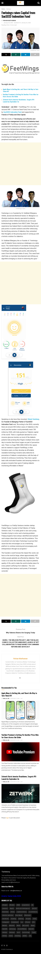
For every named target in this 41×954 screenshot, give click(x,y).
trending (17, 936)
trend (10, 936)
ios (22, 922)
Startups (8, 9)
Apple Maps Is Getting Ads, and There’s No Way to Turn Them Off (20, 90)
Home (3, 9)
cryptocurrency (21, 912)
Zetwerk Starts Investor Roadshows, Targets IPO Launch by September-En (18, 100)
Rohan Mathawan (9, 20)
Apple (12, 908)
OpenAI (4, 929)
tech (18, 932)
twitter (25, 936)
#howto (12, 905)
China (12, 912)
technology (25, 932)
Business (5, 912)
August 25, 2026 (15, 740)
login (7, 818)
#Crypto (4, 905)
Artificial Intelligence (23, 908)
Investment (14, 922)
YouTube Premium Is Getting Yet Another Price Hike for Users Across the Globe (20, 95)
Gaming (21, 919)
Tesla (34, 932)
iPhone (27, 922)
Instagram (5, 922)
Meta (18, 925)
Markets (11, 925)
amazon (5, 908)
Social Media (22, 929)
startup (4, 932)
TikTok (4, 936)
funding (13, 919)
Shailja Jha (6, 698)
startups (12, 932)
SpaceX (31, 929)
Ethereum (28, 915)
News (32, 925)
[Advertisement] (20, 163)
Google (28, 919)
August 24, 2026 (15, 782)
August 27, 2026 (15, 698)
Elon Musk (19, 915)
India (34, 919)
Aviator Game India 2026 (11, 896)
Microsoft (26, 925)
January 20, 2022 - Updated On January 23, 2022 (17, 23)
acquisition (25, 905)
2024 (18, 905)
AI (32, 905)
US (30, 936)
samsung (12, 929)
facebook (5, 919)
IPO (33, 922)
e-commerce (33, 912)
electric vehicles (7, 915)
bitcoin (34, 908)
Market (4, 925)
